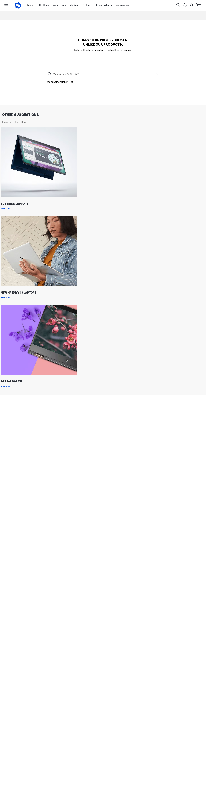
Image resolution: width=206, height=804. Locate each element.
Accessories (122, 5)
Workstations (59, 5)
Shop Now (5, 209)
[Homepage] (17, 5)
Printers (86, 5)
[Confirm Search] (156, 74)
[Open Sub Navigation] (6, 5)
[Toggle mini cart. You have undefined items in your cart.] (198, 5)
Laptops (31, 5)
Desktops (44, 5)
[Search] (178, 5)
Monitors (74, 5)
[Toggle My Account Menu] (191, 5)
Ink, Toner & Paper (103, 5)
